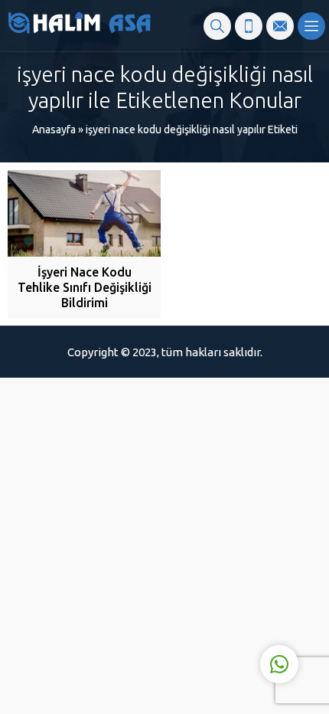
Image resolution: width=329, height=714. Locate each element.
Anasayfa (54, 129)
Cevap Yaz (184, 601)
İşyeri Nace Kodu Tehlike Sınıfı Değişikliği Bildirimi (84, 287)
